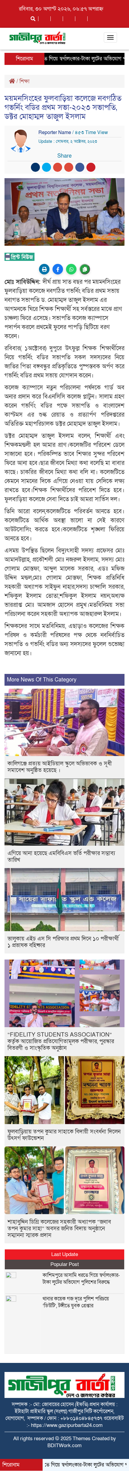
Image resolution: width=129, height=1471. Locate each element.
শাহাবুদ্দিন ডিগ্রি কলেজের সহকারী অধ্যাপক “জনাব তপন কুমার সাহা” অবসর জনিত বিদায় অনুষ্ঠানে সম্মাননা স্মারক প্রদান (59, 1228)
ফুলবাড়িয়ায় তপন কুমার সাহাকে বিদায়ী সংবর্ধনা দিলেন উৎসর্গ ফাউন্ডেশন (64, 1135)
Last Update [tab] (64, 1254)
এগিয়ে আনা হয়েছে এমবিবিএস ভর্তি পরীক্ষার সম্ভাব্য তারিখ (61, 857)
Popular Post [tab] (64, 1264)
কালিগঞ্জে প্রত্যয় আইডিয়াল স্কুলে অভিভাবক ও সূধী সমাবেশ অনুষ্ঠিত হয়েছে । (60, 767)
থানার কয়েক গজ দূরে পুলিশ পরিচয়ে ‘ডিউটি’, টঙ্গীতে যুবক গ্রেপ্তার (76, 1302)
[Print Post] (44, 269)
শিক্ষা (24, 81)
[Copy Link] (85, 269)
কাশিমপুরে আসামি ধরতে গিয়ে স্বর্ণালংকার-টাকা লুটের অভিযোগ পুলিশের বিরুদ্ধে (81, 1279)
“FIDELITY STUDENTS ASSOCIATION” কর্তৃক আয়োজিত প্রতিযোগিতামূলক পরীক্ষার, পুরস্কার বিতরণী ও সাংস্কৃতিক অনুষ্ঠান (61, 1041)
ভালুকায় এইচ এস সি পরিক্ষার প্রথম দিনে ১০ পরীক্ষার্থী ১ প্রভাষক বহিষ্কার (63, 942)
